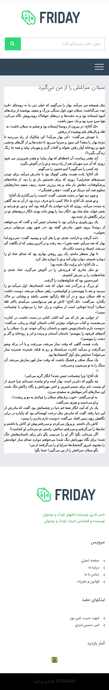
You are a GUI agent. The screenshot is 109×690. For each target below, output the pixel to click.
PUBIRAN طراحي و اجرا (54, 681)
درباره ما (94, 568)
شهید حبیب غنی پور (84, 618)
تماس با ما (91, 575)
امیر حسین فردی (87, 625)
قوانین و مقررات (88, 581)
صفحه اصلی (90, 561)
